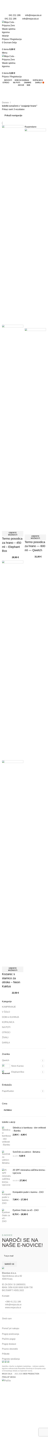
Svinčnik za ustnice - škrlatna (26, 1152)
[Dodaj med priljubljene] (12, 527)
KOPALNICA (8, 1022)
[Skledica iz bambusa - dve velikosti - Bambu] (6, 1136)
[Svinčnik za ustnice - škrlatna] (6, 1158)
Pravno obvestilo (10, 1349)
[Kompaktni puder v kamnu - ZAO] (6, 1198)
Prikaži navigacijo (13, 115)
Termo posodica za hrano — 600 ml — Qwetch (35, 546)
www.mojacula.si (13, 1307)
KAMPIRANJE (9, 1007)
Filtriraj (8, 1110)
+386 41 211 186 (13, 1302)
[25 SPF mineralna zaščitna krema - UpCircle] (6, 1177)
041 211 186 (15, 15)
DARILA (6, 1042)
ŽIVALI (5, 1037)
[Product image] (12, 424)
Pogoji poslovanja (10, 1334)
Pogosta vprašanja (11, 1359)
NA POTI (6, 1027)
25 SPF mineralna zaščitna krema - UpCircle (29, 1171)
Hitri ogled (5, 527)
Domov (5, 102)
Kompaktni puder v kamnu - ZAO (28, 1192)
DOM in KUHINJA (10, 1017)
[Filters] (3, 1385)
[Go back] (5, 89)
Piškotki (5, 1354)
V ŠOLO (6, 1012)
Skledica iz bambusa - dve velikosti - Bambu (29, 1129)
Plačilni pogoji (8, 1339)
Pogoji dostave (9, 1344)
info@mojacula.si (33, 15)
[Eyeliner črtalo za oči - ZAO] (6, 1216)
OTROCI (6, 1032)
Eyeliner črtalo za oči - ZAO (26, 1210)
